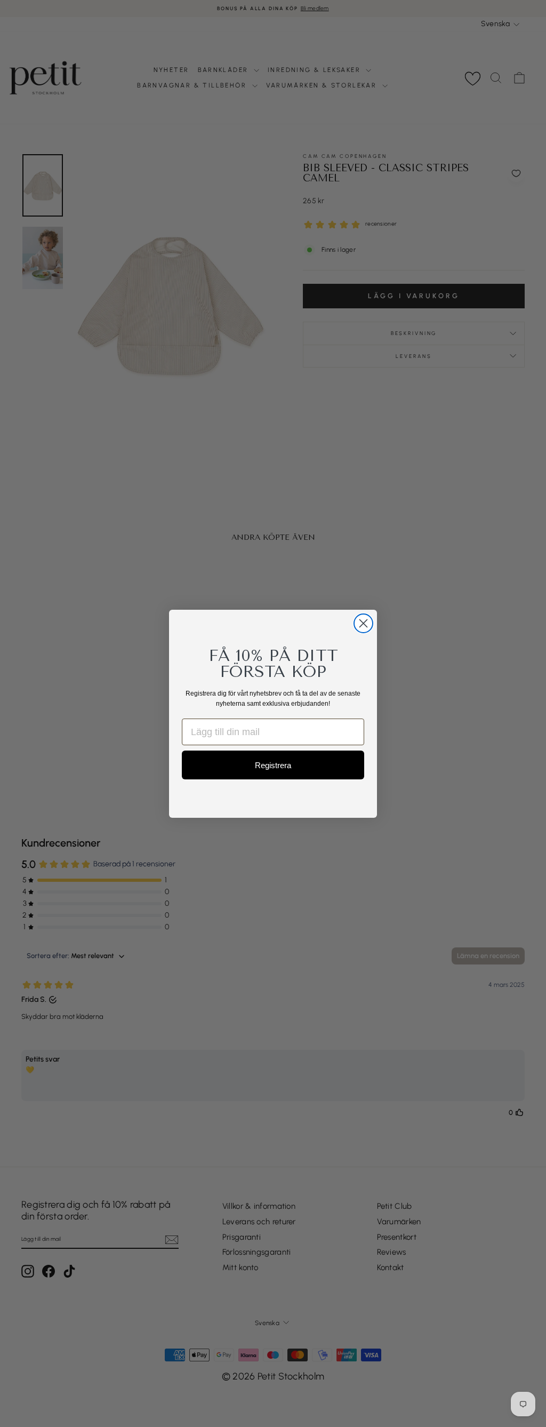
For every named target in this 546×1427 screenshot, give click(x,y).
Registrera (273, 765)
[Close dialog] (363, 623)
